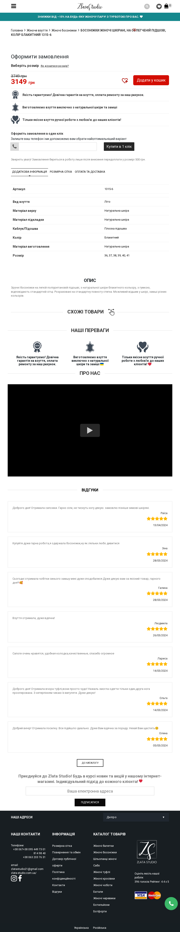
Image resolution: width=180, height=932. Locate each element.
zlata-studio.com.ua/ (23, 873)
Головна (17, 30)
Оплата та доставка (90, 171)
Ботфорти (100, 911)
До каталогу (90, 763)
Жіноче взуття (37, 30)
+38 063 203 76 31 (34, 857)
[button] (134, 30)
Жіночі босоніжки (64, 30)
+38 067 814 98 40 (29, 851)
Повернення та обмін (66, 852)
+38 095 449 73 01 (34, 849)
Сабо (96, 865)
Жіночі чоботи (102, 885)
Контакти (58, 885)
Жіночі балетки (103, 845)
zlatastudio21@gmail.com (27, 869)
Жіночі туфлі (101, 872)
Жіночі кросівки (104, 878)
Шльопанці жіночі (105, 859)
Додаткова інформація (29, 171)
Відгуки (57, 891)
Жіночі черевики (104, 898)
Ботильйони (101, 904)
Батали (98, 891)
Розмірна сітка (61, 171)
